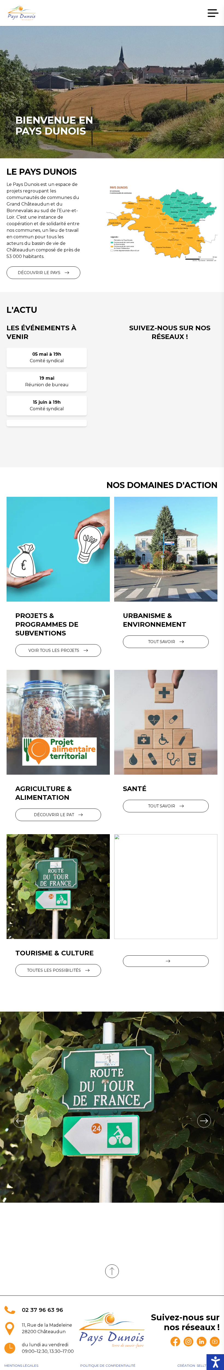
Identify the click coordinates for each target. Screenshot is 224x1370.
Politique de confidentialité (107, 1365)
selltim (203, 1365)
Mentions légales (21, 1365)
